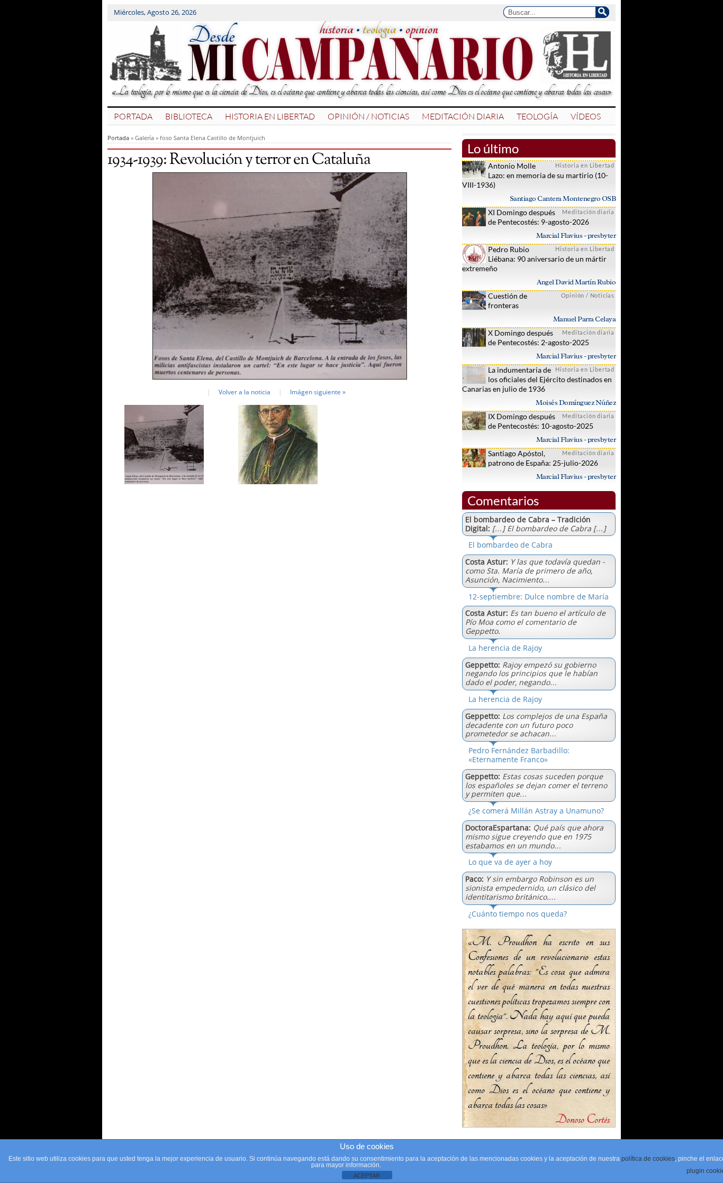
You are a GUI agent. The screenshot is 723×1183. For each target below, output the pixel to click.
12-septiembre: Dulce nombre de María (538, 597)
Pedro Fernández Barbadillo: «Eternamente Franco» (519, 754)
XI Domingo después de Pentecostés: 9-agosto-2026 (538, 217)
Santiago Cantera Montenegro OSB (563, 198)
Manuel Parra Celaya (584, 319)
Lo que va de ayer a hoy (510, 862)
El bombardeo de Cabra (510, 545)
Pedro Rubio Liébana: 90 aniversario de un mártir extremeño (534, 259)
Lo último (493, 148)
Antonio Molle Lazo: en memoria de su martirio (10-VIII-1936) (535, 175)
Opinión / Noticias (368, 116)
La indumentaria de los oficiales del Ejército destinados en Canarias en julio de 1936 (537, 379)
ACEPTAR (367, 1175)
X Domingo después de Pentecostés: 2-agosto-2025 (538, 337)
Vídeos (586, 116)
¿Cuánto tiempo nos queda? (517, 914)
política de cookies (648, 1158)
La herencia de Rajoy (505, 648)
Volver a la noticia (244, 391)
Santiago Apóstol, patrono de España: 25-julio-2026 (543, 458)
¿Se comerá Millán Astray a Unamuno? (536, 811)
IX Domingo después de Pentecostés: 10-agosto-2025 (540, 421)
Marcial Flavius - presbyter (576, 235)
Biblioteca (188, 116)
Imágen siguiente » (318, 391)
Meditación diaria (463, 116)
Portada (133, 116)
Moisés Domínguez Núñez (576, 402)
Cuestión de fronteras (507, 300)
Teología (537, 116)
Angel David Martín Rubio (576, 282)
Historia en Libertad (270, 116)
